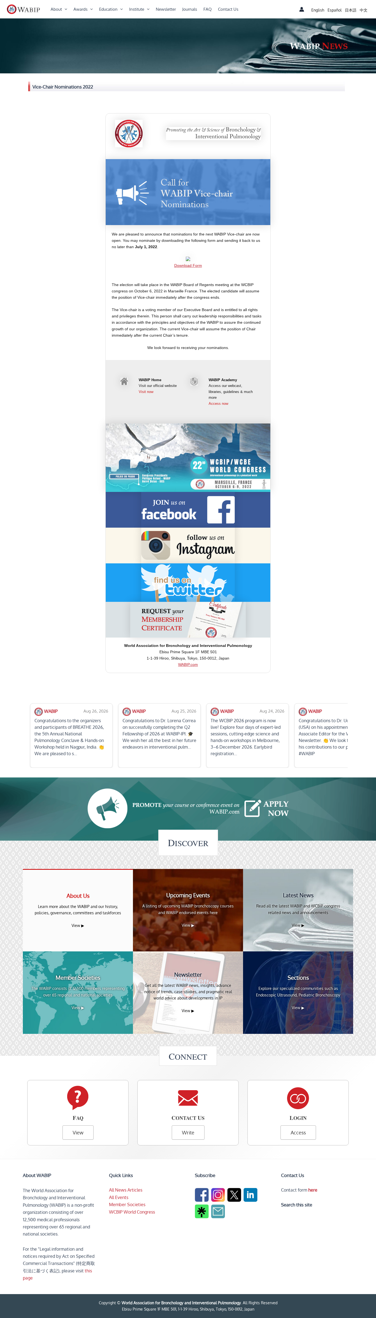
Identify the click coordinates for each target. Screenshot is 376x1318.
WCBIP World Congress (132, 1212)
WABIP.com (188, 664)
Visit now (146, 392)
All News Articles (125, 1190)
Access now (218, 404)
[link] (317, 10)
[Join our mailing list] (218, 1212)
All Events (118, 1197)
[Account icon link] (301, 9)
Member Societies (127, 1204)
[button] (64, 9)
